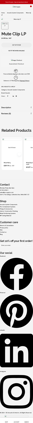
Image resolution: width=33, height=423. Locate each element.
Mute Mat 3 (7, 162)
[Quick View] (19, 154)
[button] (30, 7)
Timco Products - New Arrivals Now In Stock (16, 2)
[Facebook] (7, 96)
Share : (3, 96)
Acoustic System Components (15, 13)
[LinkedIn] (13, 96)
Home (3, 13)
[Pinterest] (16, 96)
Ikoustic (8, 93)
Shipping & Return (24, 80)
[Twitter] (10, 96)
